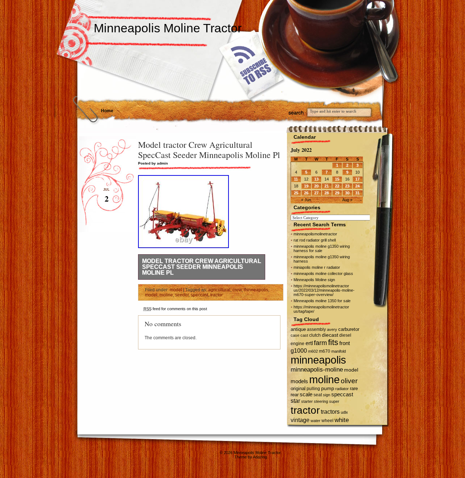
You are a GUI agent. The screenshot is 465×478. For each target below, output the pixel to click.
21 (326, 186)
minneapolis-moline (317, 369)
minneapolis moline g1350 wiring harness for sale (322, 248)
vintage (300, 420)
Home (107, 110)
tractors (330, 412)
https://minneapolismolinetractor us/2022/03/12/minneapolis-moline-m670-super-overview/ (324, 290)
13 (316, 179)
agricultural (219, 289)
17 (357, 179)
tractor (216, 294)
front (344, 343)
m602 (313, 351)
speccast (199, 294)
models (299, 381)
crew (237, 289)
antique (298, 329)
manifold (338, 351)
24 (357, 186)
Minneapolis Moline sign (314, 280)
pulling (313, 388)
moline (166, 294)
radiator (342, 388)
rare (354, 388)
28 (326, 193)
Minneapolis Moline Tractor (168, 28)
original (298, 388)
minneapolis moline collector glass (323, 273)
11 (296, 179)
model (176, 289)
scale (306, 394)
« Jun (306, 200)
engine (297, 343)
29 (337, 193)
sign (326, 395)
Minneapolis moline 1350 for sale (322, 301)
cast (304, 335)
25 (296, 193)
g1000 (299, 350)
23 (347, 186)
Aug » (347, 200)
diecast (330, 335)
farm (320, 343)
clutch (315, 335)
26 (306, 193)
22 (337, 186)
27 (316, 193)
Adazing (260, 457)
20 (316, 186)
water (315, 420)
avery (332, 329)
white (342, 420)
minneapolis (256, 289)
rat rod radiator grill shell (315, 240)
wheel (327, 420)
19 (306, 186)
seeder (182, 294)
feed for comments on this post (175, 309)
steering (321, 401)
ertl (309, 343)
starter (307, 401)
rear (295, 394)
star (295, 400)
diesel (345, 335)
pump (327, 388)
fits (333, 342)
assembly (316, 329)
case (295, 335)
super (334, 401)
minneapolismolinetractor (315, 234)
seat (318, 394)
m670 (324, 351)
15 (337, 179)
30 (347, 193)
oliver (349, 381)
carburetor (348, 329)
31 (357, 193)
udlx (344, 412)
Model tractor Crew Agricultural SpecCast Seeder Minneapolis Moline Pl (201, 267)
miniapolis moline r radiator (317, 267)
